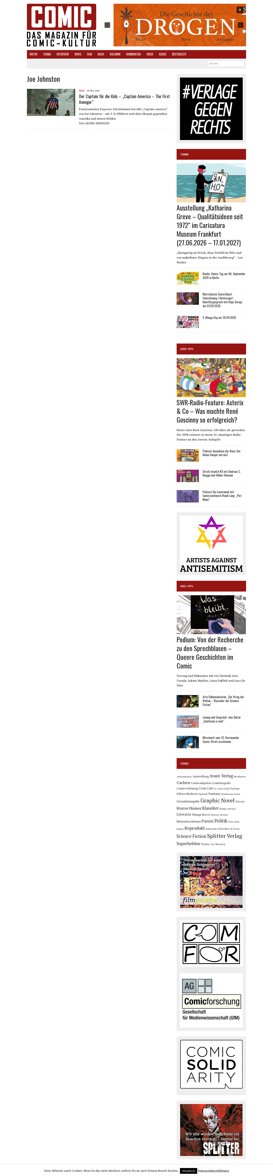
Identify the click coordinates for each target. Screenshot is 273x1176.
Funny (237, 793)
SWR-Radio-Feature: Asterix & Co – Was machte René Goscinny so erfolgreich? (210, 411)
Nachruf (224, 814)
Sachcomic (211, 828)
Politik (221, 821)
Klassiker (210, 808)
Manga (196, 814)
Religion (180, 829)
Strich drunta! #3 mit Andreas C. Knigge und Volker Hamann (221, 473)
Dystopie (235, 788)
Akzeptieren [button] (188, 1170)
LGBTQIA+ (231, 809)
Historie (240, 801)
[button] (174, 25)
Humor (195, 808)
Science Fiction (191, 836)
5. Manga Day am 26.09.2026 (219, 317)
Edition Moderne (187, 794)
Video (150, 54)
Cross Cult (206, 788)
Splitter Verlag (224, 835)
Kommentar (133, 54)
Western (220, 844)
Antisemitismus (184, 776)
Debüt (227, 788)
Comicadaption (201, 783)
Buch (101, 54)
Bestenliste (179, 54)
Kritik (33, 54)
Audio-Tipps (186, 349)
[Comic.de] (61, 25)
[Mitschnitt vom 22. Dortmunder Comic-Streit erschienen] (188, 746)
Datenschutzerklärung (213, 1170)
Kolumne (115, 54)
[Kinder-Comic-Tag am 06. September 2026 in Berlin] (188, 282)
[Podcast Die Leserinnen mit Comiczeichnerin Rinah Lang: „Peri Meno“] (188, 500)
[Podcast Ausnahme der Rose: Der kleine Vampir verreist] (188, 459)
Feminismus (227, 793)
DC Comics (218, 788)
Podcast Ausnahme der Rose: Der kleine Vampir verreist (222, 453)
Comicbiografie (221, 783)
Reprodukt (194, 828)
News (78, 54)
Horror (182, 808)
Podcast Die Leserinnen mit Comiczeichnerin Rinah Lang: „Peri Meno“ (222, 496)
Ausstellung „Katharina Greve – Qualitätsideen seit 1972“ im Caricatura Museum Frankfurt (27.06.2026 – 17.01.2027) (210, 225)
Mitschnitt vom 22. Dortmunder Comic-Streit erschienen (221, 739)
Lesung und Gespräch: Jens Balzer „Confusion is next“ (222, 719)
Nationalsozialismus (189, 821)
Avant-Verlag (221, 775)
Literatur (184, 814)
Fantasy (214, 793)
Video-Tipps (186, 586)
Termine (184, 154)
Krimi (223, 808)
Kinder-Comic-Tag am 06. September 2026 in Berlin (224, 276)
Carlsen (183, 782)
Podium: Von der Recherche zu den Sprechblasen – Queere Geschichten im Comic (210, 652)
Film (89, 54)
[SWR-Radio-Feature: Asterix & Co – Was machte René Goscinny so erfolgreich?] (211, 394)
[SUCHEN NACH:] (225, 63)
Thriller (205, 844)
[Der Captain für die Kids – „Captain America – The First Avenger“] (51, 113)
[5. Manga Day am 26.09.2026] (188, 326)
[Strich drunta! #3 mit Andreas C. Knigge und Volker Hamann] (188, 479)
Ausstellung (201, 776)
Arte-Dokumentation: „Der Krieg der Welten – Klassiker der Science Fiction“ (223, 701)
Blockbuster (240, 776)
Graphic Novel (217, 800)
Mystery (215, 814)
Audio (162, 54)
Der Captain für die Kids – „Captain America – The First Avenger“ (124, 99)
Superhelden (188, 843)
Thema (47, 54)
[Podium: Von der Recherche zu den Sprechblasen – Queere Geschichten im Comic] (211, 632)
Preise (230, 821)
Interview (63, 54)
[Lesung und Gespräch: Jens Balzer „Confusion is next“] (188, 725)
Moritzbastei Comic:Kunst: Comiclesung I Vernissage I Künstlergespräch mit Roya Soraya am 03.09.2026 (222, 300)
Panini (208, 821)
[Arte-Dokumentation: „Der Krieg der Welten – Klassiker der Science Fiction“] (188, 705)
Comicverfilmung (187, 788)
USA (212, 844)
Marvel (206, 814)
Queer (236, 821)
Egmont (203, 794)
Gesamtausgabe (188, 801)
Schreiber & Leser (229, 828)
